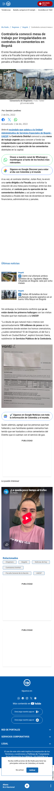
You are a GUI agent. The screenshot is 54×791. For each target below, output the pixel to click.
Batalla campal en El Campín (24, 10)
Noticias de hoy (41, 562)
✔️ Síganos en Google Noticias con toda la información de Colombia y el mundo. (30, 416)
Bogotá (25, 27)
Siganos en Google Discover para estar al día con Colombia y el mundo (29, 170)
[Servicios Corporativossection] (50, 736)
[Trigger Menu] (3, 4)
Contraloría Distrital (13, 568)
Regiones (15, 27)
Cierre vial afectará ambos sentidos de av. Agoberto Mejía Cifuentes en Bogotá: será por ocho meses (35, 280)
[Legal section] (50, 743)
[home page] (27, 682)
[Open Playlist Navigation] (50, 785)
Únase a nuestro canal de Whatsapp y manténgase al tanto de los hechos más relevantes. (29, 160)
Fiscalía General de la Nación (17, 573)
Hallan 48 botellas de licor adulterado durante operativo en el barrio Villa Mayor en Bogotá (35, 297)
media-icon (27, 785)
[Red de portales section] (50, 729)
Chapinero (10, 562)
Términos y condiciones (15, 754)
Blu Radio (5, 27)
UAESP (39, 573)
